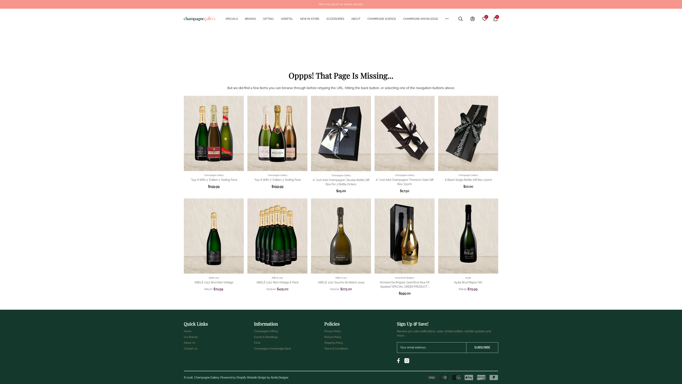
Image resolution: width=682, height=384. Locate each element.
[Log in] (472, 19)
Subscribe (482, 347)
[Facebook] (398, 360)
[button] (233, 18)
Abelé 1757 (214, 278)
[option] (341, 4)
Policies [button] (332, 324)
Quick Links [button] (196, 324)
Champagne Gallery (214, 175)
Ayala (468, 278)
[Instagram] (407, 360)
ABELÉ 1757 (277, 278)
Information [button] (266, 324)
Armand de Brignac (404, 278)
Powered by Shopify (233, 377)
